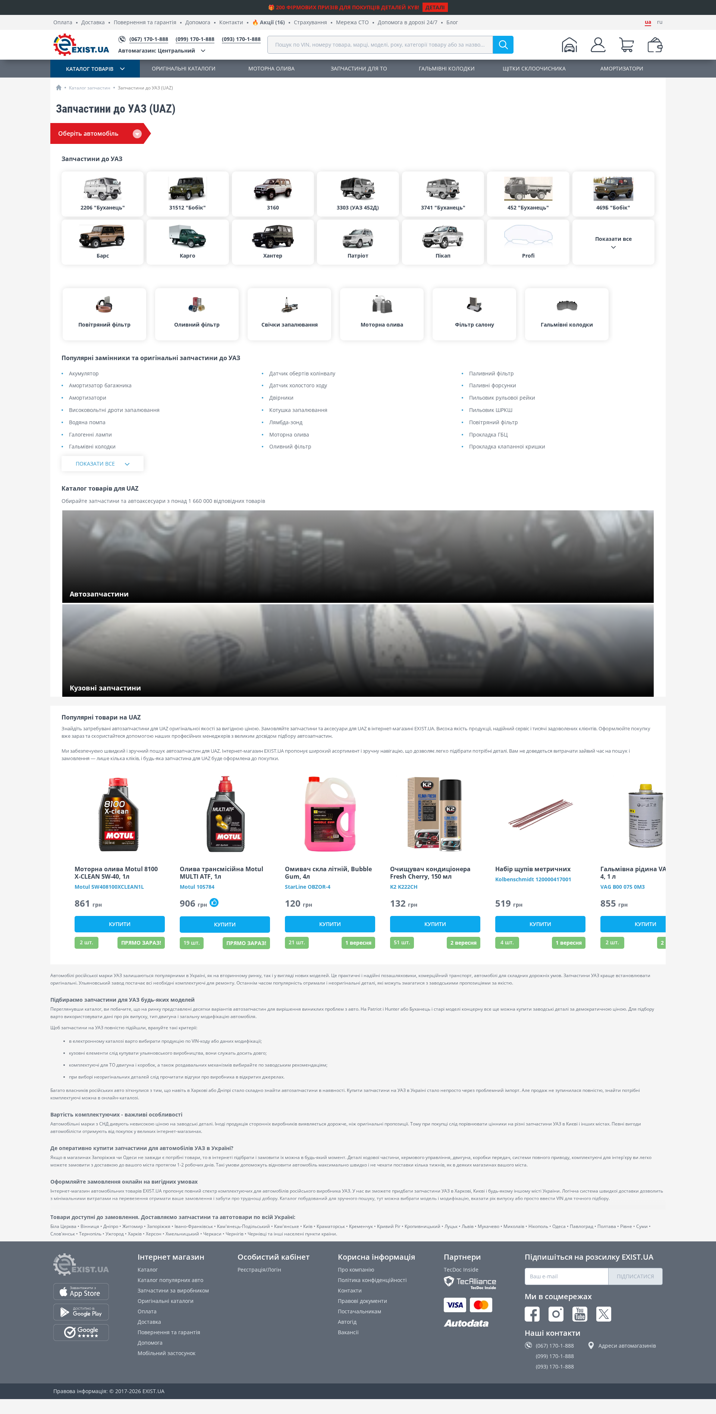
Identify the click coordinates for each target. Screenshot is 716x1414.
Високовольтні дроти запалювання (114, 410)
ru (660, 22)
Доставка (93, 22)
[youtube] (579, 1314)
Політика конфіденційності (372, 1280)
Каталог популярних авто (170, 1280)
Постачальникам (359, 1311)
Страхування (310, 22)
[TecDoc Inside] (470, 1282)
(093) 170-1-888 (555, 1366)
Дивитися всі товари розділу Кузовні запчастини (133, 689)
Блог (452, 22)
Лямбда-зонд (285, 422)
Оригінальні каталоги (166, 1300)
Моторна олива (289, 435)
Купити (120, 924)
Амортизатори (87, 398)
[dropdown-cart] (626, 44)
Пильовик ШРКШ (490, 410)
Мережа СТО (352, 22)
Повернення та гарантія (145, 22)
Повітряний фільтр (493, 422)
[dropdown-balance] (655, 44)
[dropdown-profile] (598, 44)
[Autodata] (470, 1324)
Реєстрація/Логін (259, 1269)
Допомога (197, 22)
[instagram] (556, 1314)
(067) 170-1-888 (555, 1345)
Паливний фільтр (491, 374)
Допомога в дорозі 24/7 (407, 22)
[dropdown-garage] (569, 44)
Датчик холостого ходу (298, 385)
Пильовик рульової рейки (502, 398)
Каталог (148, 1269)
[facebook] (532, 1314)
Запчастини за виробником (173, 1290)
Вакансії (348, 1332)
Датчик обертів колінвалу (302, 374)
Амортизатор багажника (100, 385)
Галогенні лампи (90, 435)
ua (648, 22)
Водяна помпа (87, 422)
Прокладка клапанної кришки (507, 447)
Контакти (231, 22)
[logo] (81, 45)
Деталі (435, 7)
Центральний (156, 50)
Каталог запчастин (89, 88)
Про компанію (356, 1269)
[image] (120, 814)
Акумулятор (84, 374)
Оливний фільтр (290, 447)
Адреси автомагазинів (627, 1345)
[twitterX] (603, 1314)
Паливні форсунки (492, 385)
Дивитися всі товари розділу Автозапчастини (129, 595)
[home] (59, 87)
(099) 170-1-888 (555, 1356)
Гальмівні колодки (92, 447)
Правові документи (362, 1300)
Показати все (95, 463)
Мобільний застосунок (166, 1353)
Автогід (347, 1321)
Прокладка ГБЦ (488, 435)
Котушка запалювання (298, 410)
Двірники (281, 398)
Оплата (62, 22)
